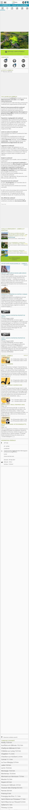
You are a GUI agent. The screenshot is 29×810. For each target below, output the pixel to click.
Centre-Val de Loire (9, 456)
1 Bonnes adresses (7, 72)
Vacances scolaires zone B (10, 737)
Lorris (6, 768)
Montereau (8, 773)
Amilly (6, 742)
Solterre (6, 805)
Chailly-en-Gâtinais (10, 748)
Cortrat (7, 759)
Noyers (6, 782)
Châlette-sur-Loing (11, 751)
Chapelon (7, 754)
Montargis (8, 771)
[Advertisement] (14, 20)
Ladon (6, 765)
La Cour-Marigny (10, 762)
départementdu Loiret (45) (8, 99)
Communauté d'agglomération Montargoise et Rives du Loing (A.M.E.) (15, 451)
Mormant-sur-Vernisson (12, 776)
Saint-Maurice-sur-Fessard (13, 802)
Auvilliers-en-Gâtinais (12, 745)
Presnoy (6, 793)
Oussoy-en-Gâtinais (11, 785)
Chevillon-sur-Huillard (11, 757)
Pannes (6, 790)
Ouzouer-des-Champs (11, 788)
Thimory (7, 807)
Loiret (5, 454)
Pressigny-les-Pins (11, 796)
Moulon (6, 779)
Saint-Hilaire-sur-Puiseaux (13, 799)
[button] (14, 52)
